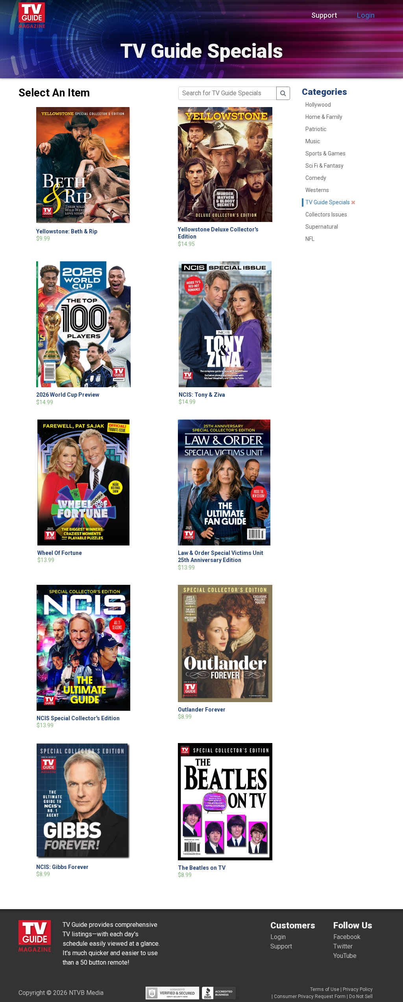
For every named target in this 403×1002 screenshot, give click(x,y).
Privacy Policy (358, 989)
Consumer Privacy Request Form (310, 996)
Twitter (343, 946)
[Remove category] (353, 202)
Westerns (317, 190)
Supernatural (321, 227)
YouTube (345, 955)
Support (324, 15)
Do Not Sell (361, 996)
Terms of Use (324, 989)
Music (312, 141)
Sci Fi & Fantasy (324, 166)
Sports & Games (325, 153)
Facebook (346, 937)
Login (366, 15)
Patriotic (315, 129)
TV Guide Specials (327, 202)
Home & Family (323, 117)
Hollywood (318, 105)
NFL (309, 239)
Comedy (315, 178)
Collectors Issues (326, 214)
